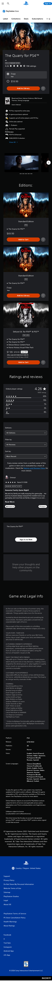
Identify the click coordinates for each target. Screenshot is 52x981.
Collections (15, 19)
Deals (26, 19)
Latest (5, 19)
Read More (10, 502)
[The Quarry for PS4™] (21, 162)
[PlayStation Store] (11, 11)
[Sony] (46, 980)
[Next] (49, 163)
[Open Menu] (2, 3)
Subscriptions (37, 19)
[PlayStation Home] (26, 3)
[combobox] (26, 433)
